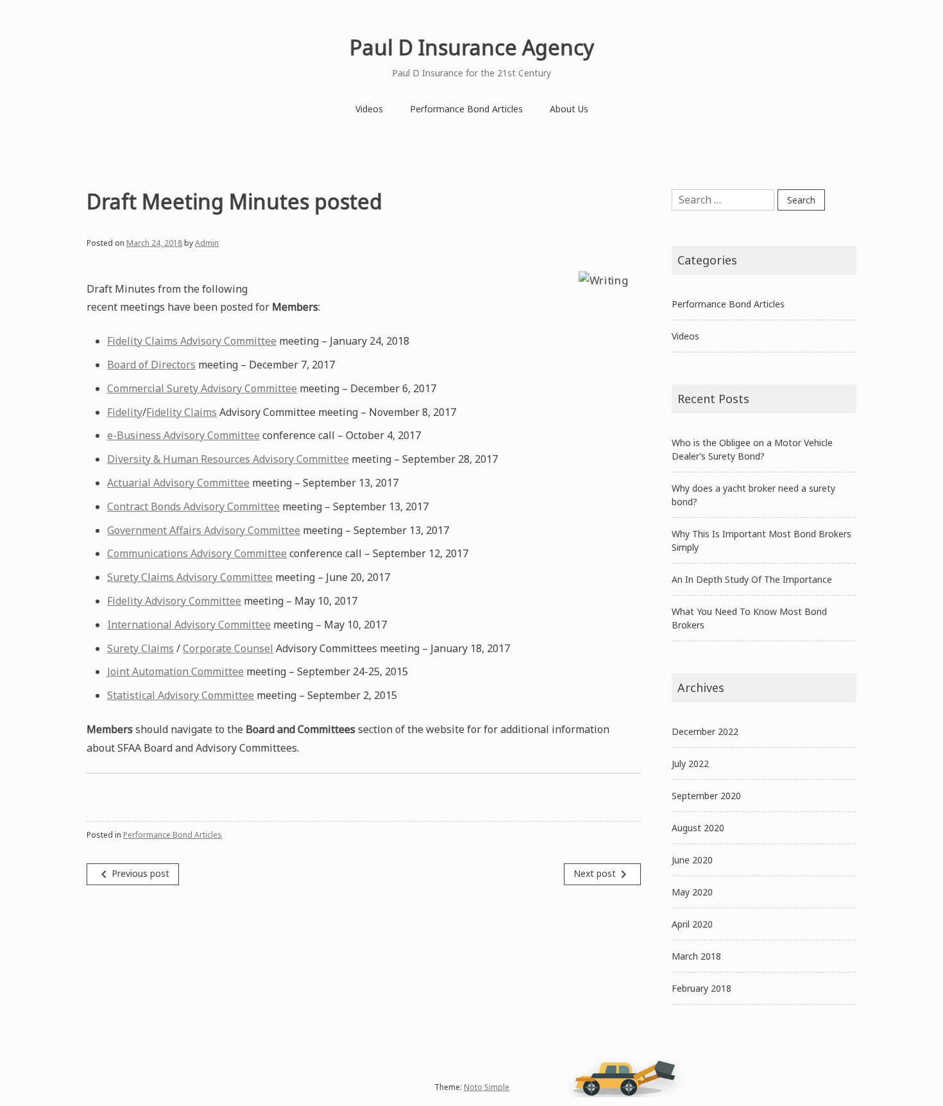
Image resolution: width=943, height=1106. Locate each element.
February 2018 (701, 988)
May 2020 (692, 892)
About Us (569, 109)
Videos (369, 109)
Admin (207, 243)
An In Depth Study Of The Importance (752, 579)
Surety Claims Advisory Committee (190, 577)
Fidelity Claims (181, 412)
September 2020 (706, 796)
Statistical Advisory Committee (180, 695)
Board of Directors (151, 365)
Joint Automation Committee (175, 671)
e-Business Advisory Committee (183, 435)
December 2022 (705, 731)
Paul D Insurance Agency (472, 47)
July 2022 (690, 763)
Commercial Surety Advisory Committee (202, 388)
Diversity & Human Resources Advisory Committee (228, 459)
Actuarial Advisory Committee (178, 483)
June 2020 (692, 860)
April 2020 (692, 924)
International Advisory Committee (189, 625)
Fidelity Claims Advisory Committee (191, 341)
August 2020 (698, 828)
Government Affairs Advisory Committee (203, 530)
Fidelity (124, 412)
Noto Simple (486, 1087)
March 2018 (696, 956)
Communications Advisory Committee (197, 553)
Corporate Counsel (228, 648)
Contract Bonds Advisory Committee (193, 506)
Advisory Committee (191, 601)
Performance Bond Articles (466, 109)
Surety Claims (140, 648)
